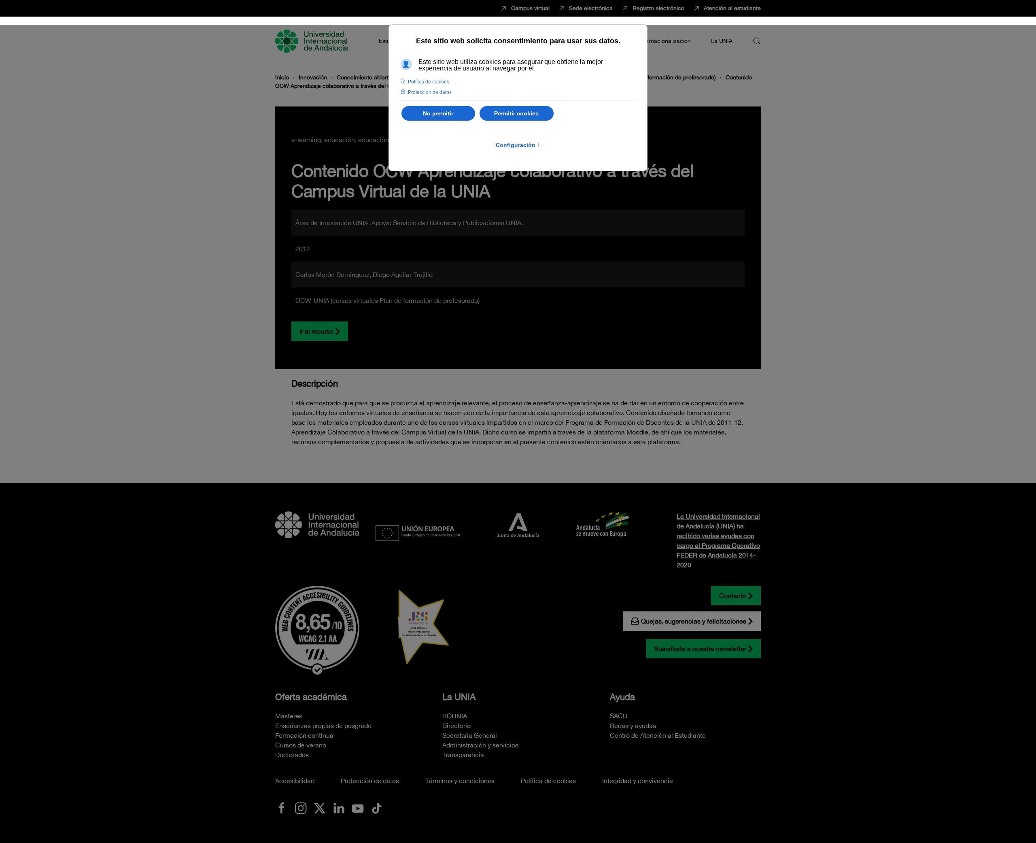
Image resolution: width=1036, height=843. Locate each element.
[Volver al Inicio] (312, 41)
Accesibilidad (294, 780)
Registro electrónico (658, 8)
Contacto (732, 595)
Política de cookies (548, 780)
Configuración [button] (518, 145)
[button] (757, 41)
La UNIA (459, 697)
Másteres (288, 716)
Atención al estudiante (732, 8)
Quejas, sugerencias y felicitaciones (693, 621)
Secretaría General (469, 735)
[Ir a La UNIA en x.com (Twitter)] (319, 807)
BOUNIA (454, 716)
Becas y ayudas (633, 725)
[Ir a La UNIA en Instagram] (300, 807)
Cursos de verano (300, 745)
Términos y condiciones (460, 780)
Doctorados (292, 754)
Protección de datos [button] (430, 92)
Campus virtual (530, 8)
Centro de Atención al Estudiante (658, 735)
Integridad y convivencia (637, 780)
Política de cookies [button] (428, 82)
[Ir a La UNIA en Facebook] (281, 807)
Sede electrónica (591, 8)
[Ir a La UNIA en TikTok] (376, 807)
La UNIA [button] (721, 41)
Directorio (456, 725)
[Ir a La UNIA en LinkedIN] (338, 807)
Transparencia (463, 754)
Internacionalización (665, 41)
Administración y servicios (480, 745)
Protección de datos (370, 780)
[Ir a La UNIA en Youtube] (357, 807)
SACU (619, 716)
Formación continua (304, 735)
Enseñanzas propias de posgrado (323, 725)
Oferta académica (311, 697)
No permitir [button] (438, 113)
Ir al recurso (316, 331)
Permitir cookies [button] (516, 113)
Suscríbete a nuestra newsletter (700, 648)
